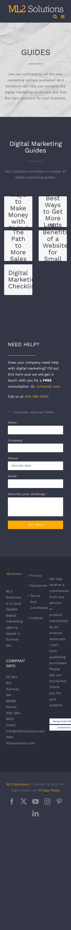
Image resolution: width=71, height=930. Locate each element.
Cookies (35, 618)
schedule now (48, 386)
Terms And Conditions (35, 602)
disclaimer (57, 681)
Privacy (35, 575)
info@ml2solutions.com (25, 731)
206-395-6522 (36, 396)
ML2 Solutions (17, 784)
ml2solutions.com (20, 743)
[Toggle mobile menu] (63, 17)
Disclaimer (35, 585)
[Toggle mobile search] (55, 17)
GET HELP (35, 524)
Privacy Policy (49, 790)
